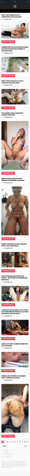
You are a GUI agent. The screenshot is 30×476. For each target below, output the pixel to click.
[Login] (28, 2)
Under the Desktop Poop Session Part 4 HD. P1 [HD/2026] (14, 245)
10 (24, 441)
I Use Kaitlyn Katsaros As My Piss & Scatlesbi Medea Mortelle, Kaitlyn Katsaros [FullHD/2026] (14, 312)
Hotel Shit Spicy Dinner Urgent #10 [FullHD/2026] (14, 344)
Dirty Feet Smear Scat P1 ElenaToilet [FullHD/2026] (11, 16)
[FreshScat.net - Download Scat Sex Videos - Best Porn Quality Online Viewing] (15, 6)
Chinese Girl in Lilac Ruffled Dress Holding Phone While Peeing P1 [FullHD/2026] (14, 49)
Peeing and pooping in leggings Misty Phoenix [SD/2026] (13, 376)
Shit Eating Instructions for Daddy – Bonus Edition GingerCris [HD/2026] (14, 278)
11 (27, 441)
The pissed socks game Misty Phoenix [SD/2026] (12, 114)
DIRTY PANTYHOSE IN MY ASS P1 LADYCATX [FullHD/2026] (12, 82)
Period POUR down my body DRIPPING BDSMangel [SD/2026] (12, 179)
